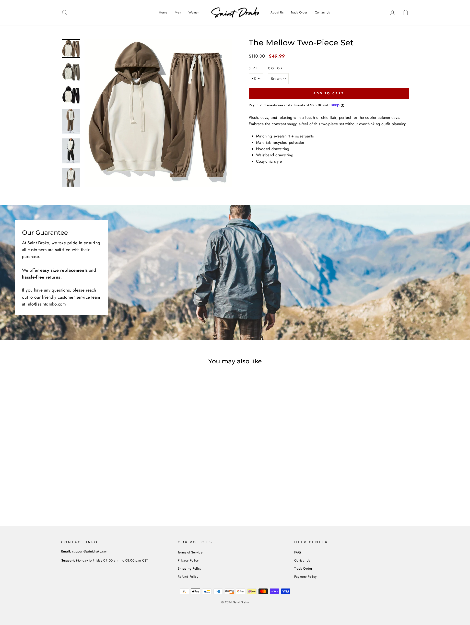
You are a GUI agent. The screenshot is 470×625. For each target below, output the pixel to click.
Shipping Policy (189, 568)
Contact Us (322, 12)
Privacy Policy (188, 560)
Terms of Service (190, 552)
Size (253, 68)
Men (178, 12)
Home (163, 12)
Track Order (299, 12)
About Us (276, 12)
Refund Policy (188, 576)
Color (275, 68)
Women (194, 12)
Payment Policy (305, 576)
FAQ (297, 552)
